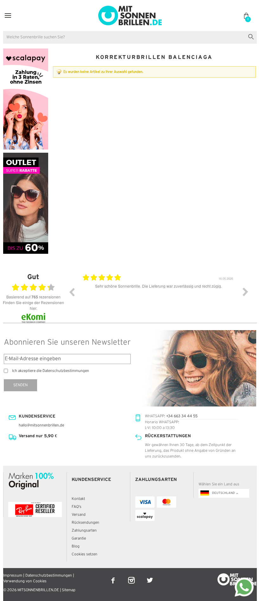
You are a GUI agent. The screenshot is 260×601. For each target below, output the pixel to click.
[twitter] (149, 576)
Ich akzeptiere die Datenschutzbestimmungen (50, 371)
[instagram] (132, 576)
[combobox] (130, 37)
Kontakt (78, 499)
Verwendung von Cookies (25, 581)
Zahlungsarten (84, 530)
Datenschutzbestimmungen (48, 575)
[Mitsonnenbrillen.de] (130, 8)
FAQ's (76, 506)
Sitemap (68, 590)
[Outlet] (25, 155)
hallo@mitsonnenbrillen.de (41, 425)
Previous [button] (72, 291)
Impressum (12, 575)
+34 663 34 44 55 (182, 416)
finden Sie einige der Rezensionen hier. (33, 305)
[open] (8, 15)
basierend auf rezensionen (33, 297)
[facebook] (113, 576)
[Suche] (252, 36)
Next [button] (245, 291)
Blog (76, 546)
